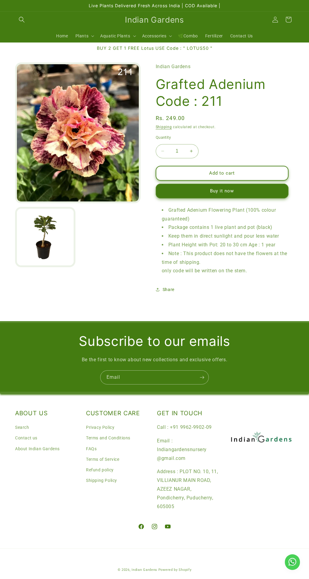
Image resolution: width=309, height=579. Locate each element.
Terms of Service (102, 459)
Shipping (164, 127)
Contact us (26, 437)
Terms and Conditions (108, 437)
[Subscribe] (202, 377)
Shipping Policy (101, 480)
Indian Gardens (145, 570)
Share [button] (168, 289)
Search (22, 427)
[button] (21, 19)
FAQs (91, 448)
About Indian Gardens (37, 448)
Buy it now (222, 191)
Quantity (163, 137)
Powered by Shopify (175, 570)
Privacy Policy (100, 427)
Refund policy (100, 469)
